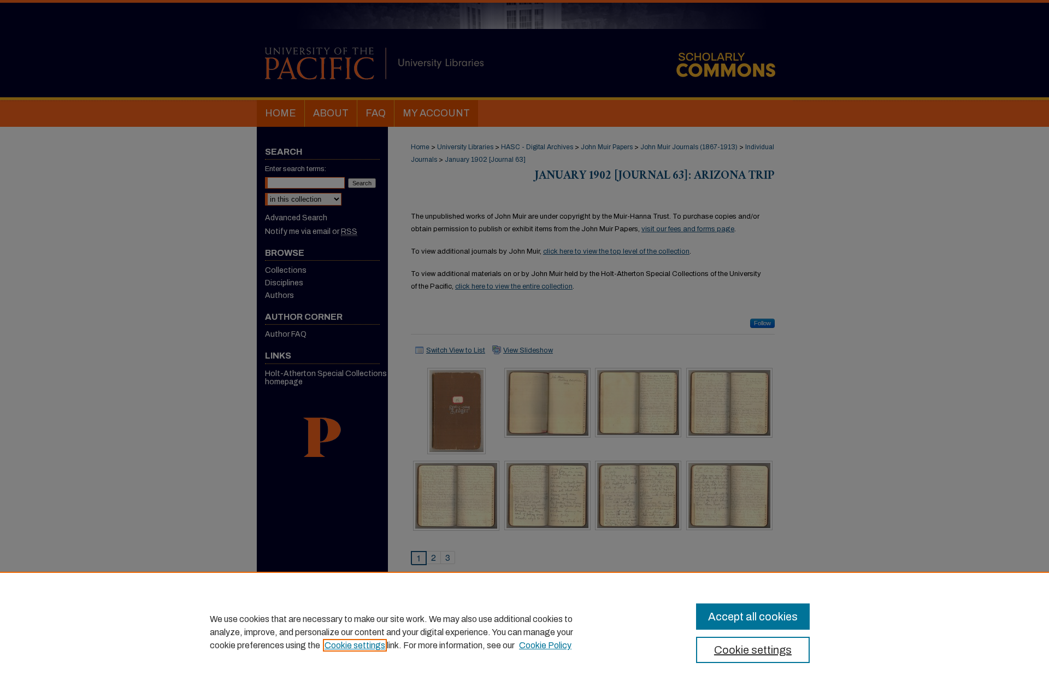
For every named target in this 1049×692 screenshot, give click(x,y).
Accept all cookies (753, 617)
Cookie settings (355, 645)
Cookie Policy (545, 645)
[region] (524, 632)
